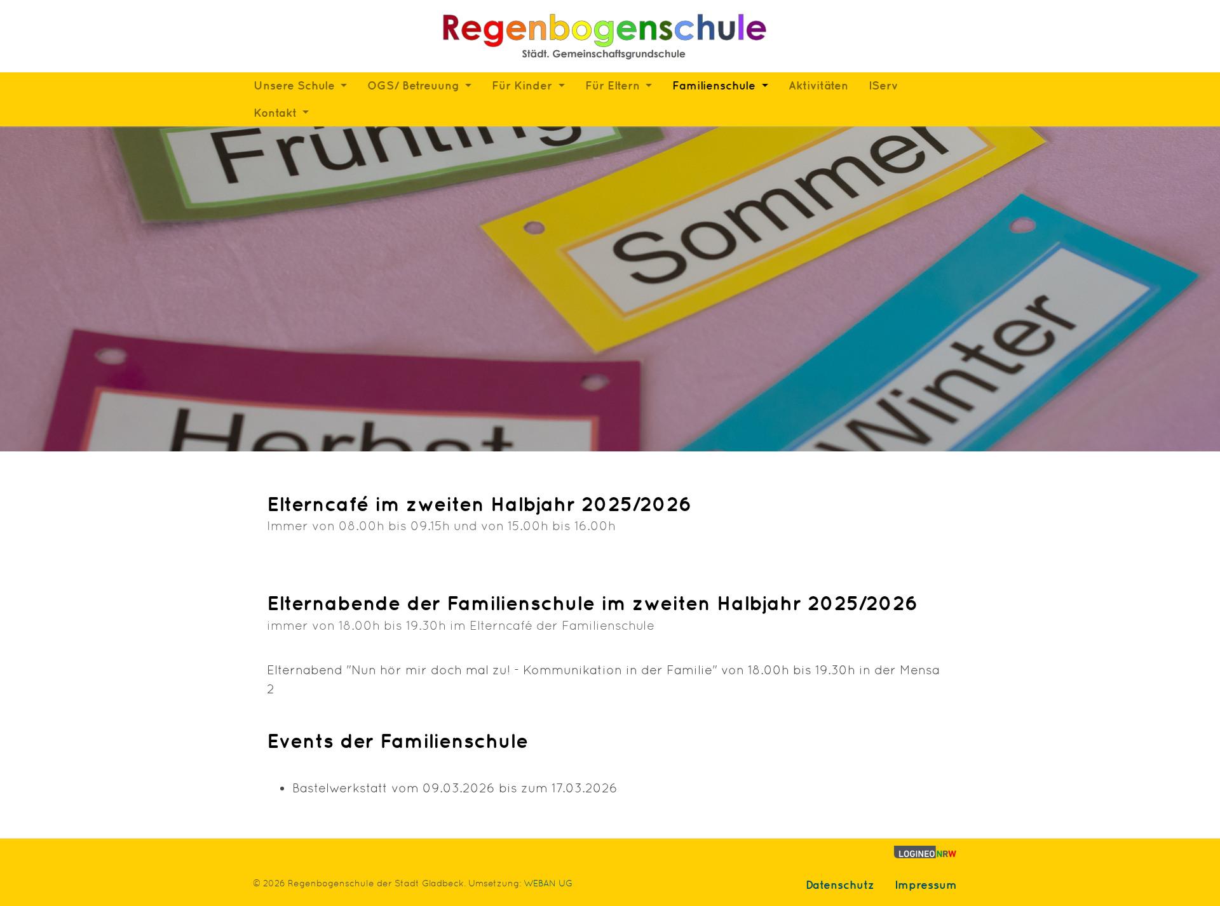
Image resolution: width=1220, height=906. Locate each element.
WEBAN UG (548, 883)
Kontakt (277, 112)
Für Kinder (523, 85)
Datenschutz (840, 884)
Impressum (926, 884)
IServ (883, 85)
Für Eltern (614, 85)
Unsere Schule (296, 85)
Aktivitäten (818, 85)
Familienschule (715, 85)
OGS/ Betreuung (415, 85)
